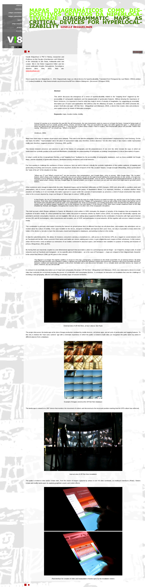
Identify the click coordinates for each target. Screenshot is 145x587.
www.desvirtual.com (33, 71)
